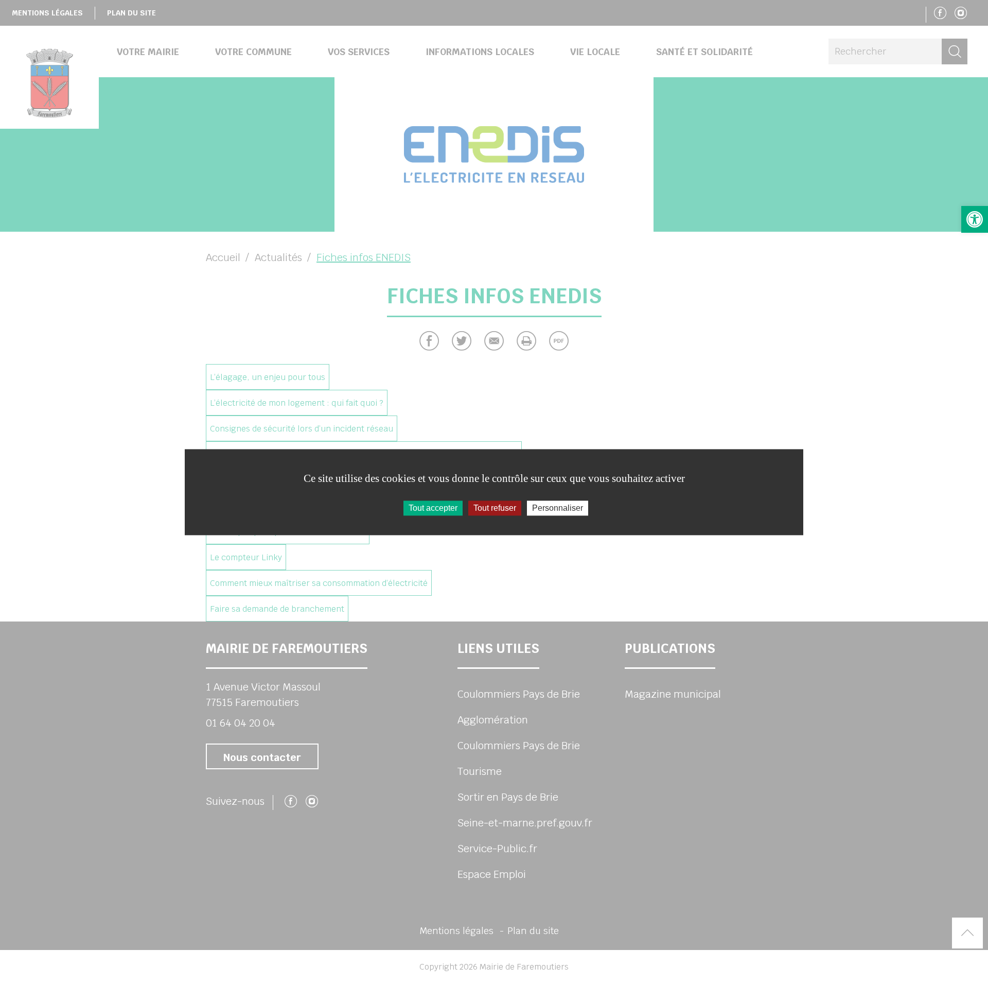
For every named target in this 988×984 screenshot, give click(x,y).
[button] (974, 219)
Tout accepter (433, 508)
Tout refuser (494, 508)
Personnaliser (557, 508)
